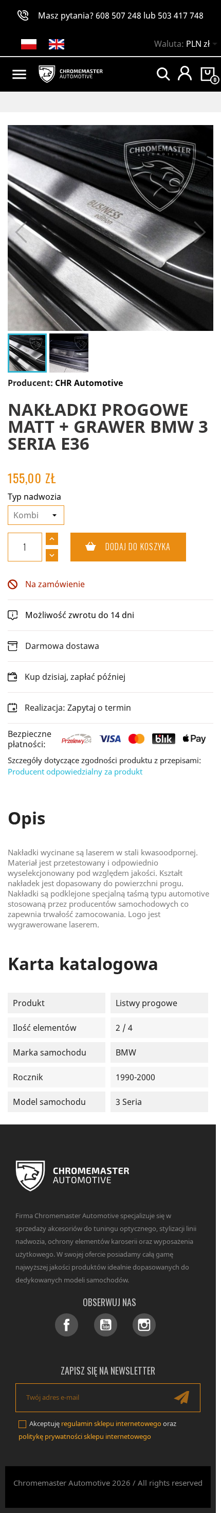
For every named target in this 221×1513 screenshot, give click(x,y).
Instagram (144, 1324)
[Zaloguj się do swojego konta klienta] (185, 73)
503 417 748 (181, 15)
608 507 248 (118, 15)
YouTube (105, 1324)
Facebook (66, 1324)
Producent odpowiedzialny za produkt (75, 771)
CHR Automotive (89, 383)
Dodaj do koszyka (120, 546)
